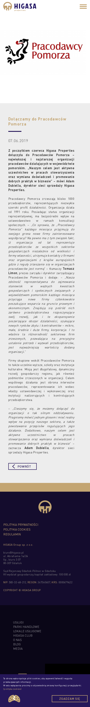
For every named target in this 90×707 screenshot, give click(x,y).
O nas (17, 640)
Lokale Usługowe (27, 631)
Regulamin (12, 534)
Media (18, 648)
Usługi (18, 622)
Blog (17, 644)
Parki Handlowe (26, 627)
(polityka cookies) (12, 689)
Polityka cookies (17, 529)
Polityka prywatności (20, 524)
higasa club (23, 635)
